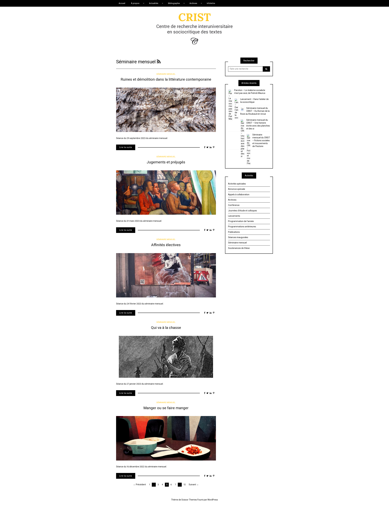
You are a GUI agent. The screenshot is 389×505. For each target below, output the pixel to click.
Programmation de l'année (241, 221)
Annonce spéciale (236, 189)
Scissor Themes (189, 499)
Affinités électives (166, 245)
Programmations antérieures (242, 226)
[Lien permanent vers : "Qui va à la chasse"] (166, 356)
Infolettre (211, 3)
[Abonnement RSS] (159, 62)
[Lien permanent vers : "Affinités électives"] (166, 275)
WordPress (212, 499)
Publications (234, 232)
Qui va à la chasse (166, 327)
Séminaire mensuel (166, 74)
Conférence (233, 205)
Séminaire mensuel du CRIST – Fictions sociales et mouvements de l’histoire (261, 140)
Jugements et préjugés (166, 162)
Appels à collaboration (238, 194)
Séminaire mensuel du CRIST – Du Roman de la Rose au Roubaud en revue (255, 111)
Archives (232, 200)
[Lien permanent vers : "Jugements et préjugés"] (166, 192)
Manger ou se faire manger (166, 408)
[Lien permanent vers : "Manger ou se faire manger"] (166, 438)
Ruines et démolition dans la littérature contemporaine (166, 79)
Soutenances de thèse (239, 248)
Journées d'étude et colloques (242, 210)
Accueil (122, 3)
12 (185, 484)
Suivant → (194, 484)
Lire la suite (125, 147)
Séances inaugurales (238, 237)
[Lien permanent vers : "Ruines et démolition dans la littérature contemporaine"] (166, 109)
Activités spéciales (237, 184)
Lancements (234, 216)
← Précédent (139, 484)
